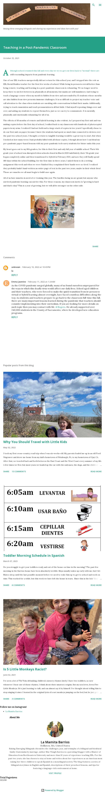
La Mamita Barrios (13, 711)
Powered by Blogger (54, 790)
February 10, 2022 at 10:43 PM (36, 267)
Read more (96, 471)
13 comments (19, 471)
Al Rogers (60, 307)
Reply (14, 275)
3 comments (18, 698)
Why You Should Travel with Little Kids (35, 441)
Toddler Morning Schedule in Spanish (33, 555)
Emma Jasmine (18, 281)
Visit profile (55, 773)
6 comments (18, 585)
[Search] (93, 5)
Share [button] (95, 246)
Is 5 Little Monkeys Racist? (25, 669)
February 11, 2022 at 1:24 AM (41, 281)
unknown (15, 267)
